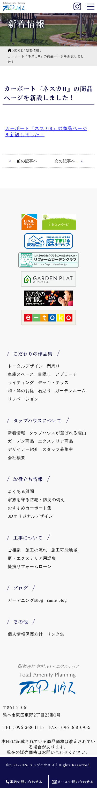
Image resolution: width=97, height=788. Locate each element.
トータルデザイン (25, 366)
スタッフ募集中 (57, 449)
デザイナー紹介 (23, 449)
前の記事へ (27, 161)
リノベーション (23, 399)
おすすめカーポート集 (30, 508)
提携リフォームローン (30, 566)
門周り (53, 366)
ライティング (21, 382)
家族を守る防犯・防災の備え (36, 499)
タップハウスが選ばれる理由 (57, 433)
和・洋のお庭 (21, 391)
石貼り (44, 391)
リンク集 (55, 634)
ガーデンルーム (70, 391)
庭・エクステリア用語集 (32, 558)
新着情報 (16, 433)
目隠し (44, 374)
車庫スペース (21, 374)
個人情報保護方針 (25, 634)
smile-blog (57, 600)
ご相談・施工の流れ (27, 550)
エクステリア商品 (55, 441)
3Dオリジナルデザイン (30, 516)
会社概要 (16, 457)
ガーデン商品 (21, 441)
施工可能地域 (64, 550)
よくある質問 (21, 491)
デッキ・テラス (53, 382)
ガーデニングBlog (25, 600)
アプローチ (66, 374)
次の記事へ (65, 161)
